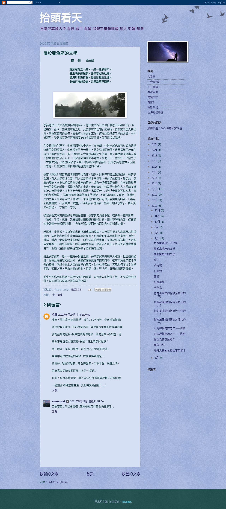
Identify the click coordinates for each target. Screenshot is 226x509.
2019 (154, 155)
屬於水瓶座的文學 (164, 248)
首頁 (90, 474)
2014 (154, 183)
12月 (158, 210)
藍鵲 (156, 276)
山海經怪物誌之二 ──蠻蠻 (169, 328)
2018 (154, 161)
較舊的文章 (131, 474)
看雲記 (151, 102)
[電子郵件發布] (89, 289)
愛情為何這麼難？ (164, 339)
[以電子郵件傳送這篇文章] (96, 290)
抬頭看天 (61, 18)
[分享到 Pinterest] (109, 290)
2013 (154, 189)
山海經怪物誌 (155, 112)
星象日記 (159, 345)
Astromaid (58, 401)
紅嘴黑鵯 (159, 282)
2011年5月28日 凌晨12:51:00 (87, 401)
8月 (157, 232)
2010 (154, 205)
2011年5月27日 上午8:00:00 (74, 314)
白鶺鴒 (158, 271)
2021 (154, 150)
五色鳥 (158, 287)
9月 (157, 227)
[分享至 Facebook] (106, 290)
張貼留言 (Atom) (58, 482)
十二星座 (57, 294)
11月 (157, 216)
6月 (157, 357)
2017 (154, 166)
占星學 (151, 76)
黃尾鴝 (158, 265)
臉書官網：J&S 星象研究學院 (164, 128)
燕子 (156, 259)
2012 (154, 194)
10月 (158, 221)
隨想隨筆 (152, 92)
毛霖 (54, 314)
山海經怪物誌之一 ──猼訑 (169, 333)
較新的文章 (49, 474)
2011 (154, 200)
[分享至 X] (103, 290)
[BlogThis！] (99, 290)
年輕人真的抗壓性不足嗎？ (170, 350)
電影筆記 (152, 107)
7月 (157, 238)
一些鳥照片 (154, 81)
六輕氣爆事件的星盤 (166, 243)
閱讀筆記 (152, 97)
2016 (154, 172)
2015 (154, 177)
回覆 (54, 390)
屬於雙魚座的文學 (164, 254)
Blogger (126, 501)
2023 (154, 144)
